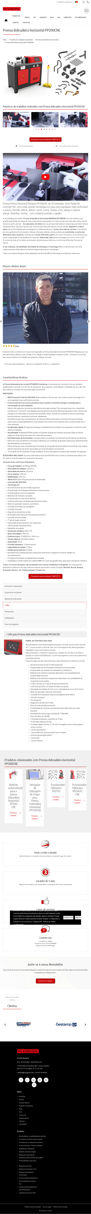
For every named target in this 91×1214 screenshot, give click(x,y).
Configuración (19, 924)
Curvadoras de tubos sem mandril (30, 1139)
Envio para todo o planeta (68, 146)
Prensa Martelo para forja (27, 1161)
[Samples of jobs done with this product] (16, 119)
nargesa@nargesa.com (25, 1072)
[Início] (9, 9)
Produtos (22, 1096)
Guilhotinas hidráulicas (27, 1149)
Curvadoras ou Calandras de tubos (31, 1142)
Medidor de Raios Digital (27, 1152)
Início (7, 19)
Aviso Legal (47, 1207)
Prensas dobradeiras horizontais (47, 40)
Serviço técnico (24, 1103)
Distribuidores (24, 1118)
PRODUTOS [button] (16, 16)
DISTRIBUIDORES (80, 17)
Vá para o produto (13, 814)
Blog (20, 1109)
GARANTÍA (43, 17)
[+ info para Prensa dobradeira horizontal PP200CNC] (13, 647)
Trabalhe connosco (65, 2)
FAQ (58, 17)
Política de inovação (60, 1207)
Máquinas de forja (25, 1166)
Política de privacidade (33, 1207)
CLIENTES (15, 22)
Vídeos (21, 1099)
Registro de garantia (26, 1106)
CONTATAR (26, 22)
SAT (34, 17)
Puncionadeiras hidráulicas (28, 1178)
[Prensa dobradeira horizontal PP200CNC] (45, 75)
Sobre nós (22, 1115)
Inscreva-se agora (45, 981)
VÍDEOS (27, 17)
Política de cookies (49, 921)
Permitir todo (79, 917)
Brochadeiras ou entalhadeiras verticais (32, 1136)
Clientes (22, 1121)
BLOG (52, 17)
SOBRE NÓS (67, 17)
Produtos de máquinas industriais (21, 40)
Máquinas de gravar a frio (27, 1169)
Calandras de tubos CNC (27, 1193)
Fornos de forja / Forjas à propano (31, 1145)
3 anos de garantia (25, 146)
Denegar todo (68, 917)
